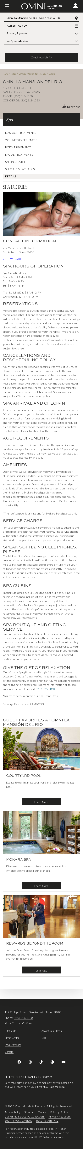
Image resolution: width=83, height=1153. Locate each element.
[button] (75, 5)
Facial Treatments (19, 154)
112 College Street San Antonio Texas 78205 (33, 1012)
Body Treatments (18, 147)
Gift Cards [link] (10, 1030)
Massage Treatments (20, 132)
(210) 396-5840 (45, 689)
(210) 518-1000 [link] (23, 1017)
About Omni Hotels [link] (52, 1030)
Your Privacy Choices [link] (18, 1120)
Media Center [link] (12, 1037)
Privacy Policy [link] (59, 1112)
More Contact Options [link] (18, 1023)
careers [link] (9, 1051)
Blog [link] (44, 1037)
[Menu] (7, 6)
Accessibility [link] (12, 1112)
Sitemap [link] (29, 1112)
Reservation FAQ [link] (47, 1120)
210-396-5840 (12, 259)
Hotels (13, 74)
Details (52, 74)
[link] (19, 1062)
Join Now (41, 970)
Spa (44, 74)
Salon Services (16, 162)
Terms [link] (42, 1112)
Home (5, 74)
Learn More (41, 802)
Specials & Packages (20, 169)
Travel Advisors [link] (13, 1044)
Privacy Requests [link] (59, 1116)
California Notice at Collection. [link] (25, 1116)
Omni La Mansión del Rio (30, 74)
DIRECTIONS (73, 107)
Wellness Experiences (21, 140)
